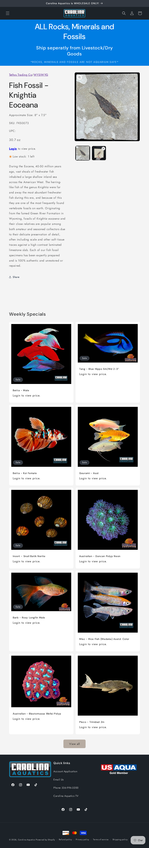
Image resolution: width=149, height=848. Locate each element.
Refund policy (65, 839)
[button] (8, 13)
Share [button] (16, 277)
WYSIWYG (41, 75)
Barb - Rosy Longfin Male (29, 617)
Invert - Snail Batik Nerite (29, 556)
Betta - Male (21, 390)
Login (13, 149)
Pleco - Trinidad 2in (91, 722)
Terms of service (101, 839)
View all (74, 744)
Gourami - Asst (89, 473)
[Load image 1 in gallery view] (82, 153)
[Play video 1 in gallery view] (99, 153)
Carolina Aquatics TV (65, 796)
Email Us (58, 779)
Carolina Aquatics (26, 839)
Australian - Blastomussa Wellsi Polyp (37, 713)
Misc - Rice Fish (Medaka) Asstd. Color (104, 639)
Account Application (65, 771)
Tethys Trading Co (20, 75)
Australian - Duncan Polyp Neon (99, 556)
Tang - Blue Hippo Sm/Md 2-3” (99, 369)
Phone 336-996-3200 (65, 788)
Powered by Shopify (45, 839)
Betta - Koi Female (25, 473)
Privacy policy (82, 839)
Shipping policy (120, 839)
